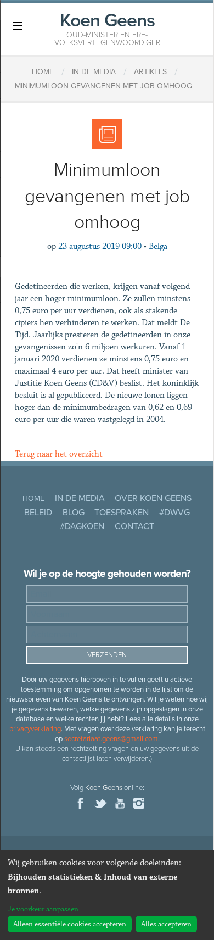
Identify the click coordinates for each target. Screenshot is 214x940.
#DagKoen (82, 526)
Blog (74, 512)
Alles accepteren (166, 924)
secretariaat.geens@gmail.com (111, 739)
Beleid (38, 512)
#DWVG (174, 512)
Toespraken (121, 512)
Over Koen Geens (153, 498)
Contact (134, 526)
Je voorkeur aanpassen (43, 909)
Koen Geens (107, 28)
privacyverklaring (35, 729)
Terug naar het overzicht (59, 454)
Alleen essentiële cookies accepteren (69, 924)
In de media (80, 498)
